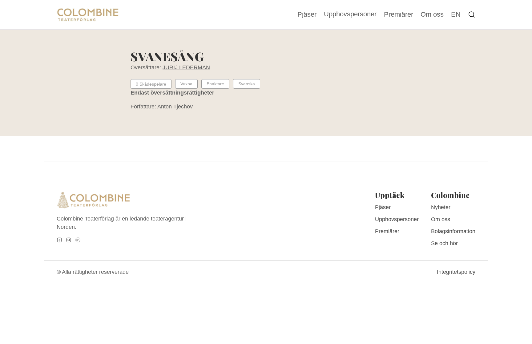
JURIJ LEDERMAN (186, 67)
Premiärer (398, 14)
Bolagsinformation (453, 231)
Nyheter (440, 207)
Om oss (432, 14)
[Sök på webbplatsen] (471, 14)
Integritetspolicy (456, 272)
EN (456, 14)
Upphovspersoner (350, 14)
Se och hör (444, 243)
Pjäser (306, 14)
